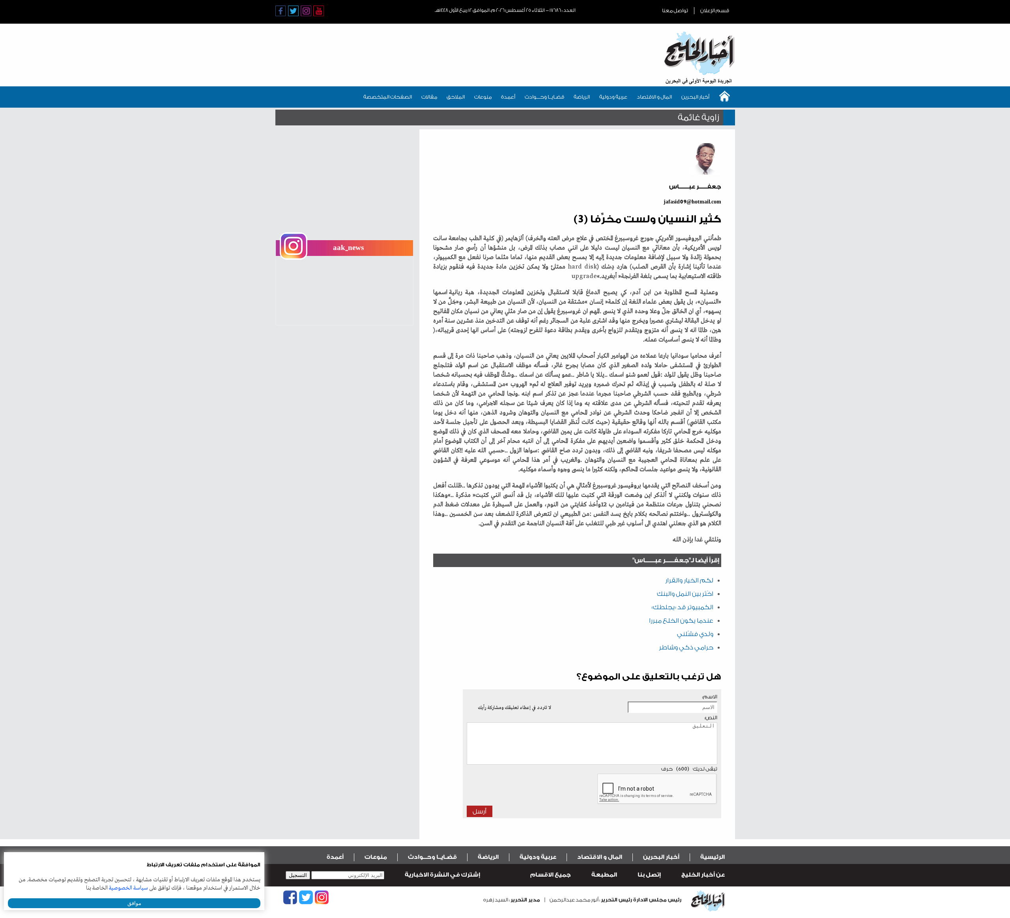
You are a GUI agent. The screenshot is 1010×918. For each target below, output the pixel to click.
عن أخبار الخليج (703, 874)
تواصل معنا (675, 10)
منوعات (483, 97)
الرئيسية (712, 857)
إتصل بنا (649, 874)
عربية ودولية (613, 97)
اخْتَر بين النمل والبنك (685, 593)
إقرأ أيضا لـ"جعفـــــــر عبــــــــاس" (675, 560)
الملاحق (456, 97)
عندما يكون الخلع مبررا (681, 620)
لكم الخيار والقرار (689, 580)
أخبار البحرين (695, 97)
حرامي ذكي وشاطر (686, 647)
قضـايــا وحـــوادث (544, 97)
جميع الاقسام (550, 874)
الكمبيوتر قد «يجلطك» (682, 607)
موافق (134, 903)
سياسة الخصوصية (128, 888)
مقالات (429, 97)
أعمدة (508, 97)
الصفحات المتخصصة (387, 97)
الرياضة (582, 97)
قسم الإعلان (714, 10)
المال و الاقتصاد (654, 97)
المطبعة (604, 874)
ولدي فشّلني (695, 634)
